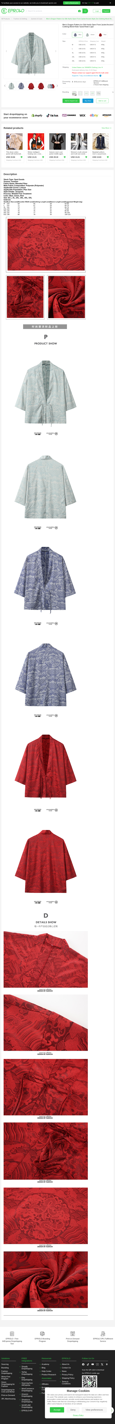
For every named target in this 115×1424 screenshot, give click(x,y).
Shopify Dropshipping (27, 1368)
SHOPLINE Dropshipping (27, 1406)
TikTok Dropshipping (27, 1373)
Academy (45, 1364)
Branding (65, 92)
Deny (73, 1410)
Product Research (49, 1375)
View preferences (94, 1410)
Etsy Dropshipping (27, 1379)
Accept (57, 1410)
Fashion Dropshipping (6, 1372)
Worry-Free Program (5, 1378)
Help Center (46, 1371)
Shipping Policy (68, 1378)
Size (63, 41)
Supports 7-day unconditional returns (85, 76)
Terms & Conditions (66, 1383)
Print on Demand (8, 1395)
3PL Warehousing (8, 1399)
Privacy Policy (78, 1415)
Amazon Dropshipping (27, 1395)
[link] (5, 19)
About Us (65, 1364)
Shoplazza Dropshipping (27, 1401)
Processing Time (66, 82)
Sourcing (5, 1364)
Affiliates (45, 1384)
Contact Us (66, 1368)
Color (64, 34)
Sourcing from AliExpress (27, 1384)
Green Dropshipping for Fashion (8, 1384)
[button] (88, 1364)
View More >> (106, 128)
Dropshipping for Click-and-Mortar (8, 1391)
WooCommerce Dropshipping (28, 1390)
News (64, 1371)
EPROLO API (27, 1411)
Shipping (65, 67)
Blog (43, 1368)
